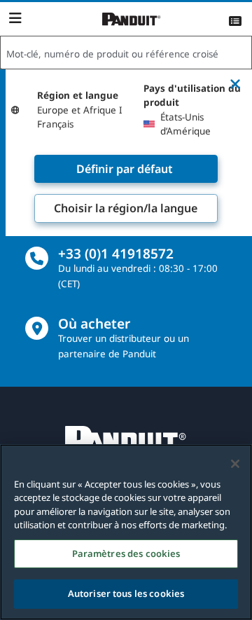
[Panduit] (131, 19)
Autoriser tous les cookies (126, 593)
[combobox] (126, 53)
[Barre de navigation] (15, 18)
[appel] (36, 258)
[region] (126, 532)
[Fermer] (235, 463)
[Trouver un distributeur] (36, 328)
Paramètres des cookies (126, 553)
